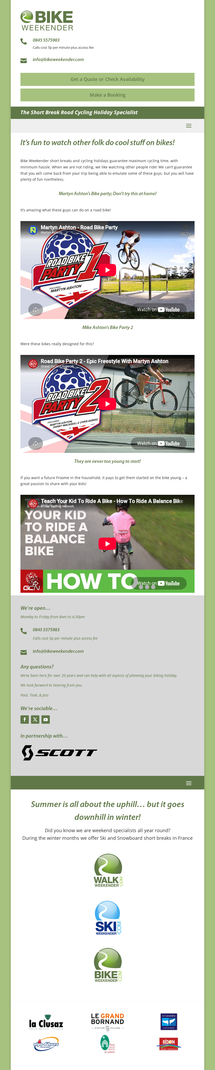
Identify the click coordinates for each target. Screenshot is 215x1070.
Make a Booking (108, 95)
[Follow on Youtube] (45, 719)
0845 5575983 (46, 630)
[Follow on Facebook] (24, 719)
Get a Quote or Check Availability (108, 79)
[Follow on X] (35, 719)
